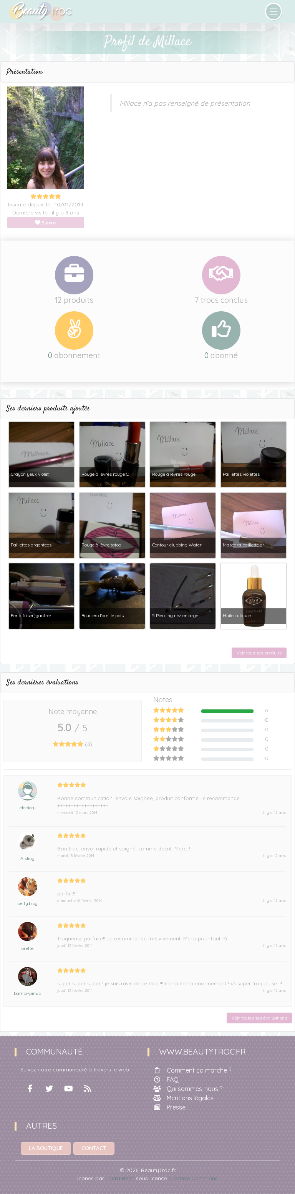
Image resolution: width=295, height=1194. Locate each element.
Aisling (27, 858)
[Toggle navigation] (273, 11)
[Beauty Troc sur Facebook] (30, 1088)
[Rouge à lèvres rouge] (183, 453)
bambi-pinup (27, 993)
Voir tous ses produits (259, 653)
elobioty (28, 807)
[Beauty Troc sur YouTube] (68, 1088)
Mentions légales (190, 1098)
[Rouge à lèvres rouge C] (112, 453)
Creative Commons (193, 1178)
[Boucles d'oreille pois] (112, 595)
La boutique (46, 1148)
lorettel (27, 948)
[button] (147, 72)
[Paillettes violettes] (253, 453)
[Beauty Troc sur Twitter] (49, 1088)
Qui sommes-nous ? (194, 1089)
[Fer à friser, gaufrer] (41, 595)
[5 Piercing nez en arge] (183, 595)
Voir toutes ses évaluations (259, 1018)
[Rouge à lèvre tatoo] (112, 524)
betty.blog (27, 903)
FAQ (173, 1079)
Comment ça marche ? (199, 1070)
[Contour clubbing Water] (183, 524)
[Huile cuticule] (253, 595)
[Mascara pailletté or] (253, 524)
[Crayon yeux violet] (41, 453)
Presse (176, 1107)
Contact (93, 1148)
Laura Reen (120, 1178)
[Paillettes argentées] (41, 524)
